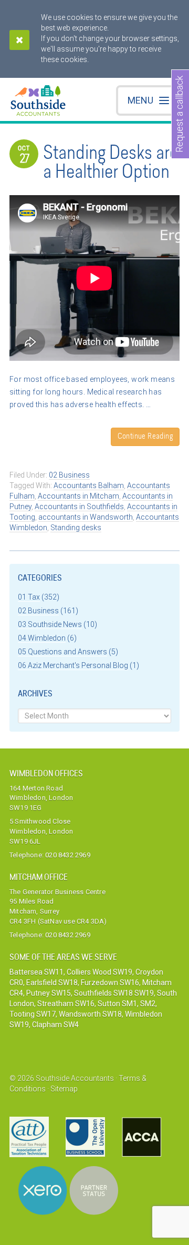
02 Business (69, 475)
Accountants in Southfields (79, 506)
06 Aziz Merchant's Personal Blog (73, 665)
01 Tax (29, 597)
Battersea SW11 (36, 972)
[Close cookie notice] (19, 40)
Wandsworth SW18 (90, 1014)
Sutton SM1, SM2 (126, 1003)
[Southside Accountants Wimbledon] (38, 101)
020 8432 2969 (67, 855)
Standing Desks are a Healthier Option (110, 164)
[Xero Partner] (68, 1191)
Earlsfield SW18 (52, 982)
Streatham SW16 (65, 1003)
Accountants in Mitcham (78, 496)
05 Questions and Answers (62, 651)
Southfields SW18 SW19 (114, 993)
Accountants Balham (89, 485)
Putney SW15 (48, 993)
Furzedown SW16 (110, 982)
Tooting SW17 (32, 1014)
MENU (140, 100)
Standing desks (75, 527)
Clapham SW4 (55, 1024)
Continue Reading (145, 437)
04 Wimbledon (42, 638)
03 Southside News (50, 624)
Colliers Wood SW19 (99, 972)
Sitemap (64, 1089)
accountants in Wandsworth (85, 517)
